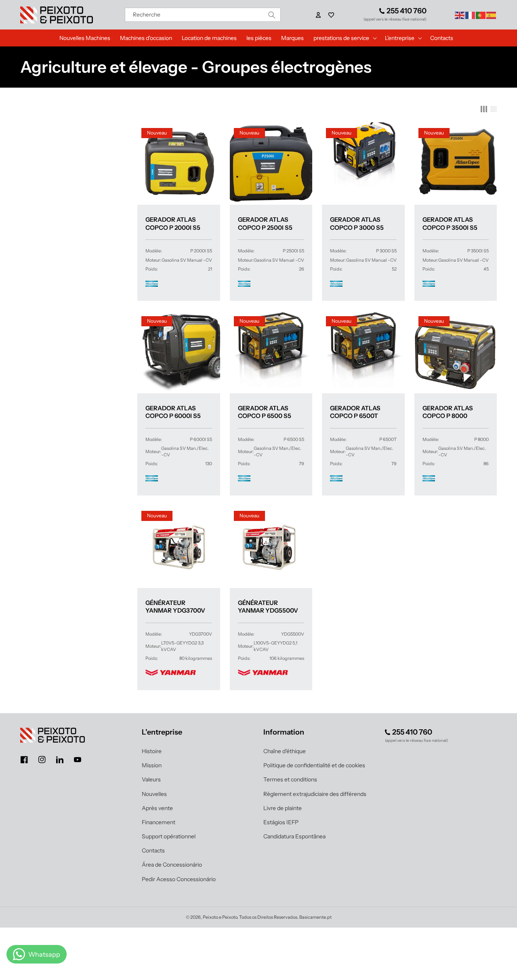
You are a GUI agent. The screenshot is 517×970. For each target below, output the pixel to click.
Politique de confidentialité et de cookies (314, 765)
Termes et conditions (290, 779)
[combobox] (203, 15)
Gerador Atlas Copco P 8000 (447, 412)
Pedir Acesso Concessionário (179, 879)
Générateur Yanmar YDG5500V (268, 607)
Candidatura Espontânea (294, 836)
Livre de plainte (282, 808)
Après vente (157, 808)
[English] (460, 14)
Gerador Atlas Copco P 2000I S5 (172, 223)
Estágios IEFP (280, 822)
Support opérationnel (168, 836)
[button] (331, 15)
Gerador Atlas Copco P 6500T (355, 412)
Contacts (153, 850)
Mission (152, 765)
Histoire (152, 751)
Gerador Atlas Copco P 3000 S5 (357, 223)
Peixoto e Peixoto (220, 917)
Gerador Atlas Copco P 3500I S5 (449, 223)
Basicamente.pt (315, 917)
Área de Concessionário (172, 864)
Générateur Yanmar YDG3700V (175, 607)
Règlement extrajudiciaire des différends (314, 794)
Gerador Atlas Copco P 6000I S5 (173, 412)
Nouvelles (154, 794)
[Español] (491, 14)
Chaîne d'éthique (284, 751)
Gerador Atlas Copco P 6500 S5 (264, 412)
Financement (158, 822)
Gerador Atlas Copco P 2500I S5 (265, 223)
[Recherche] (272, 15)
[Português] (481, 14)
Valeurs (151, 779)
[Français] (470, 14)
